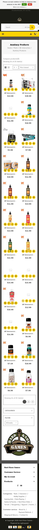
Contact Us (24, 515)
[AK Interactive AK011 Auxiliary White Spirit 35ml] (10, 350)
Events (31, 504)
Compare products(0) (11, 59)
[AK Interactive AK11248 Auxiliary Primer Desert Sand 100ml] (10, 217)
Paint (16, 48)
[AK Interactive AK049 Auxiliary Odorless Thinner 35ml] (28, 323)
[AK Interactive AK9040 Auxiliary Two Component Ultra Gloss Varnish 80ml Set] (28, 82)
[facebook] (17, 485)
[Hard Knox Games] (19, 19)
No (30, 4)
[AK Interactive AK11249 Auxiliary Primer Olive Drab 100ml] (28, 190)
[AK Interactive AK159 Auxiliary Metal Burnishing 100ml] (28, 350)
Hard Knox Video (24, 502)
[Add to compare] (12, 89)
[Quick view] (15, 89)
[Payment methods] (10, 527)
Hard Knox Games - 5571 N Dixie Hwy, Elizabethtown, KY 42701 (21, 9)
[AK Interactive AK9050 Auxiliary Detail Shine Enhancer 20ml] (28, 136)
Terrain (7, 504)
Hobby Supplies (19, 496)
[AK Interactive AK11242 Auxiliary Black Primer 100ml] (10, 322)
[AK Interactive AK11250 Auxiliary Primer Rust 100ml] (10, 190)
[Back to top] (34, 524)
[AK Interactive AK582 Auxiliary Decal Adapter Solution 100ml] (10, 377)
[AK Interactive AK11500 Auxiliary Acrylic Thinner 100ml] (28, 295)
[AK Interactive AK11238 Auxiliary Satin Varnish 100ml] (10, 108)
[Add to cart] (5, 89)
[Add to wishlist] (8, 89)
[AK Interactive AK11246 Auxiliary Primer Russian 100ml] (10, 244)
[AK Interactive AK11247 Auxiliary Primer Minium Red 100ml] (28, 217)
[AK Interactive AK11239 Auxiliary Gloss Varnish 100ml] (10, 270)
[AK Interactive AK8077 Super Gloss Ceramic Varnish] (10, 82)
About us (22, 509)
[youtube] (21, 485)
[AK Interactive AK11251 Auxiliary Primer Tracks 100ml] (28, 163)
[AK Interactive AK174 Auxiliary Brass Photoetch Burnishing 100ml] (28, 109)
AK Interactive (25, 48)
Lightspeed (24, 523)
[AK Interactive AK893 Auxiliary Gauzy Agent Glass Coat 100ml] (10, 163)
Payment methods (25, 512)
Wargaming (16, 504)
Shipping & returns (11, 515)
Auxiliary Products (19, 51)
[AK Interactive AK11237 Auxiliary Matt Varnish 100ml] (28, 270)
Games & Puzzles (10, 502)
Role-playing (19, 499)
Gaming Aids (8, 499)
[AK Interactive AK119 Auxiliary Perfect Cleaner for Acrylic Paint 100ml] (28, 377)
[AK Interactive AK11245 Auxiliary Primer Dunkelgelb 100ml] (28, 244)
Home (10, 48)
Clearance (23, 494)
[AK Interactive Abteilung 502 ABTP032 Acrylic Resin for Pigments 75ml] (10, 136)
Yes (24, 4)
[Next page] (33, 402)
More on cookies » (19, 7)
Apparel (24, 504)
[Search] (32, 27)
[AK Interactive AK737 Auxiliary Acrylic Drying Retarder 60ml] (10, 296)
